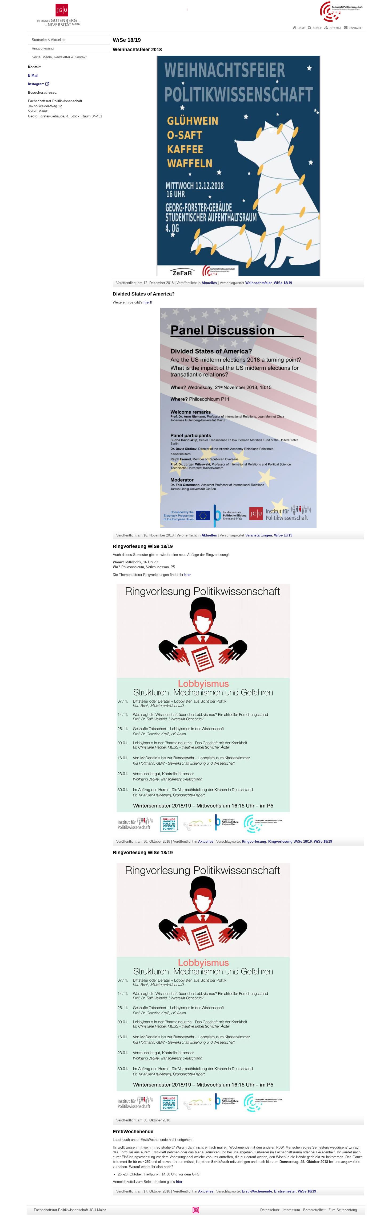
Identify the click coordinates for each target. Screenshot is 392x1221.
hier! (147, 302)
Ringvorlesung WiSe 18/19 (143, 546)
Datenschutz (270, 1210)
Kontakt (355, 28)
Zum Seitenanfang (343, 1210)
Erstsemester (285, 1191)
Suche (317, 28)
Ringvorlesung (43, 48)
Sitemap (336, 28)
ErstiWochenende (133, 1131)
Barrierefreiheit (314, 1210)
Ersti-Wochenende (257, 1191)
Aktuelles (209, 283)
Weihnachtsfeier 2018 (137, 49)
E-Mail (33, 75)
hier (187, 575)
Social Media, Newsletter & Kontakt (59, 57)
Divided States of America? (144, 294)
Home (302, 28)
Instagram (36, 84)
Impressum (291, 1210)
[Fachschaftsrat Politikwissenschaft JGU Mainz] (196, 12)
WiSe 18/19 (283, 283)
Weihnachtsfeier (258, 283)
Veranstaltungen (258, 535)
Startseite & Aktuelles (48, 40)
